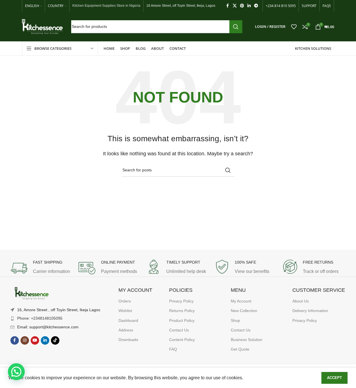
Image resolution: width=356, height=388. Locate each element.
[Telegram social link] (256, 6)
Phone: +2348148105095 (39, 318)
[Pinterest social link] (242, 6)
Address (125, 330)
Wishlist (125, 310)
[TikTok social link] (55, 340)
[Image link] (31, 293)
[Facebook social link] (227, 6)
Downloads (128, 339)
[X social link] (234, 6)
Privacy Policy (181, 301)
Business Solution (246, 339)
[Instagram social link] (25, 340)
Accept (334, 378)
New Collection (244, 310)
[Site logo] (42, 26)
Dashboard (128, 320)
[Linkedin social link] (249, 6)
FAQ (173, 349)
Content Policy (182, 339)
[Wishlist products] (293, 26)
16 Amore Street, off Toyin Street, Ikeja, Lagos (180, 6)
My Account (241, 301)
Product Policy (181, 320)
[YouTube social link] (35, 340)
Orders (124, 301)
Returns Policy (182, 310)
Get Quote (240, 349)
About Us (300, 301)
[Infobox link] (41, 268)
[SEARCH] (235, 26)
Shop (235, 320)
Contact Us (179, 330)
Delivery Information (310, 310)
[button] (16, 371)
